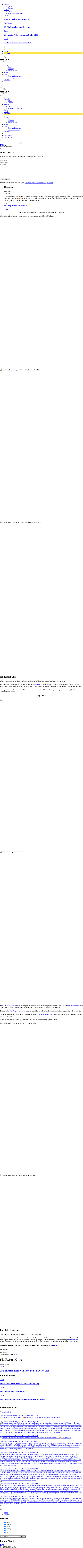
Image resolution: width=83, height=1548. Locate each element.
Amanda (7, 99)
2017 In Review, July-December (17, 19)
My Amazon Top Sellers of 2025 (13, 1391)
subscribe (23, 1536)
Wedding (11, 121)
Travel (6, 124)
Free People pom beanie (17, 1011)
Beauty (10, 119)
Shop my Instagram (14, 128)
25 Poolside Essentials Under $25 (17, 43)
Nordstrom (37, 684)
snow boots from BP (45, 1014)
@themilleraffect (5, 1412)
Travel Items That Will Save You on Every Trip (24, 1370)
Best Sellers (8, 135)
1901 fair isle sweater (10, 1006)
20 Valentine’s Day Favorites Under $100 (21, 35)
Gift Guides (8, 23)
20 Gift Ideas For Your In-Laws (17, 27)
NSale (6, 113)
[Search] (20, 143)
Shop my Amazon (14, 130)
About (10, 101)
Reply (6, 209)
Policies (6, 1514)
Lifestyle (7, 117)
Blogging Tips (12, 122)
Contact (10, 103)
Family (6, 112)
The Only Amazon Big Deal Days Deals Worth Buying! (23, 1399)
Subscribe (7, 132)
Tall (7, 1531)
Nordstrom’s (74, 1340)
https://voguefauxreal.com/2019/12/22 (16, 206)
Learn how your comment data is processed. (39, 183)
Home (6, 110)
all (7, 1533)
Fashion (6, 104)
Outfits (6, 15)
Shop (5, 126)
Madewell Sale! (9, 137)
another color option (74, 1006)
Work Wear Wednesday (15, 108)
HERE (56, 1345)
